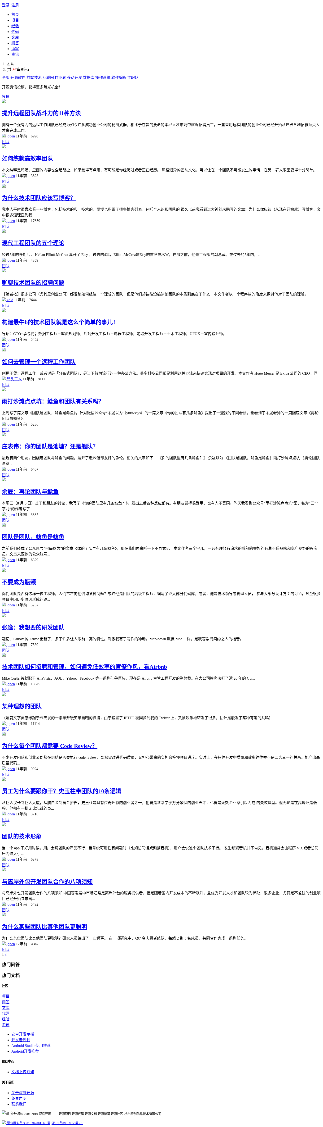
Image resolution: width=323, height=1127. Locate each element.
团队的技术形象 (22, 836)
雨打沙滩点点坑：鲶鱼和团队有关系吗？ (53, 401)
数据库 (89, 78)
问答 (15, 43)
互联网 (49, 78)
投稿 (5, 97)
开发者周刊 (20, 1040)
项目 (15, 20)
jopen (10, 136)
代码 (15, 32)
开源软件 (18, 78)
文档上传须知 (22, 1072)
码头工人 (14, 379)
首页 (15, 15)
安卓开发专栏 (22, 1034)
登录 (5, 5)
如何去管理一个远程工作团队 (39, 362)
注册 (15, 5)
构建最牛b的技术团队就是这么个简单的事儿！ (60, 322)
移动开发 (75, 78)
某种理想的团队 (22, 706)
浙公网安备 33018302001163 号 (28, 1123)
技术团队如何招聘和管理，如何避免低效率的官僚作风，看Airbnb (84, 667)
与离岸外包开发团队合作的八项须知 (47, 882)
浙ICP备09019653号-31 (67, 1123)
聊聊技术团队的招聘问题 (33, 283)
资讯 (15, 54)
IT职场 (133, 78)
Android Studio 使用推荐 (31, 1046)
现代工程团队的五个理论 (33, 243)
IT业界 (61, 78)
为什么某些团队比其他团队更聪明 (44, 927)
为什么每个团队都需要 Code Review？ (49, 746)
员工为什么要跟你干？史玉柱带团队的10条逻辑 (61, 791)
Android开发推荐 (25, 1051)
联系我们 (18, 1104)
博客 (15, 49)
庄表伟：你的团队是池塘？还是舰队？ (50, 446)
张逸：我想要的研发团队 (33, 627)
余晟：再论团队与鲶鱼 (30, 492)
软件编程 (119, 78)
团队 (5, 142)
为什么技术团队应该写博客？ (39, 198)
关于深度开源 (22, 1093)
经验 (15, 26)
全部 (5, 78)
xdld (9, 300)
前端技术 (34, 78)
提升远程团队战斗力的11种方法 (41, 113)
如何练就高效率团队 (27, 158)
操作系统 (103, 78)
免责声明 (18, 1098)
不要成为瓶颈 (19, 582)
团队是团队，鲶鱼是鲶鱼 (33, 537)
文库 (15, 37)
